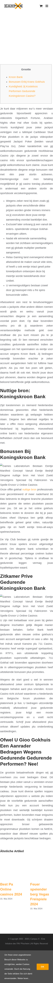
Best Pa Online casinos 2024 (11, 889)
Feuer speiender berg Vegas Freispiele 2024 (39, 894)
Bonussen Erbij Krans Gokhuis (27, 81)
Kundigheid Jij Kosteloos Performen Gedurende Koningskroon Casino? (23, 91)
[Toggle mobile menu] (47, 5)
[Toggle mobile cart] (41, 5)
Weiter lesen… (24, 978)
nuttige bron (29, 489)
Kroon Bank (16, 77)
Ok (42, 967)
